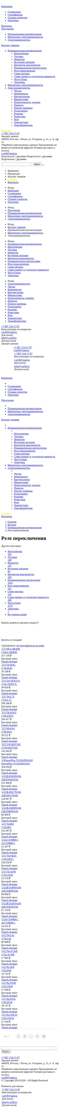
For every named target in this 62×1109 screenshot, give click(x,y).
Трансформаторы (23, 125)
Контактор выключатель (27, 65)
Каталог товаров (10, 45)
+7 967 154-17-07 (10, 133)
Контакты (6, 26)
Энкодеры (19, 82)
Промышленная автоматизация (24, 34)
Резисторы (19, 116)
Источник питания (24, 62)
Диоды (17, 90)
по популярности (26, 645)
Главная (6, 3)
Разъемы (18, 113)
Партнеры (13, 20)
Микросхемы (21, 99)
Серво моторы (22, 73)
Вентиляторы (21, 53)
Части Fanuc (20, 79)
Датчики (18, 56)
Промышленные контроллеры (30, 68)
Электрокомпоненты (19, 40)
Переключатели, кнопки (27, 102)
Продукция (7, 28)
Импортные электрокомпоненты (25, 37)
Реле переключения (24, 70)
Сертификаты (15, 14)
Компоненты (21, 93)
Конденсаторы (22, 96)
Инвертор (19, 59)
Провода (18, 105)
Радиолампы (21, 110)
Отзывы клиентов (17, 17)
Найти (37, 164)
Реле (16, 119)
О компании (14, 12)
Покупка (6, 130)
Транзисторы (21, 122)
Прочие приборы (23, 108)
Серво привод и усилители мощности (34, 76)
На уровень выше (17, 614)
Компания (6, 6)
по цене (40, 645)
